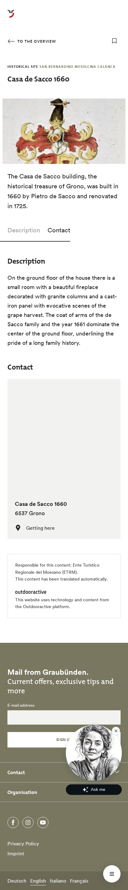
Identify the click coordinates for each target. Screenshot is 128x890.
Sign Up (64, 739)
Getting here (40, 528)
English (38, 881)
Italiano (58, 881)
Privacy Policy (23, 843)
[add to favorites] (114, 41)
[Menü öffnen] (112, 874)
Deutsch (16, 881)
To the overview (36, 41)
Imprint (15, 853)
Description (23, 230)
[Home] (10, 17)
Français (79, 881)
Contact (59, 230)
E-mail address (20, 705)
